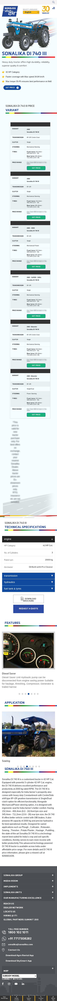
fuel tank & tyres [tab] (12, 588)
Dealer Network (13, 908)
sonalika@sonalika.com (20, 945)
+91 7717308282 (19, 938)
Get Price (36, 168)
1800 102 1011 (18, 932)
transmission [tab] (10, 575)
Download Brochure (29, 600)
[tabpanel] (28, 661)
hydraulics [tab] (9, 582)
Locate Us (10, 912)
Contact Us (14, 950)
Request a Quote (28, 609)
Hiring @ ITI (10, 916)
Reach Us (9, 904)
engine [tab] (7, 539)
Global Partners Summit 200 (21, 920)
